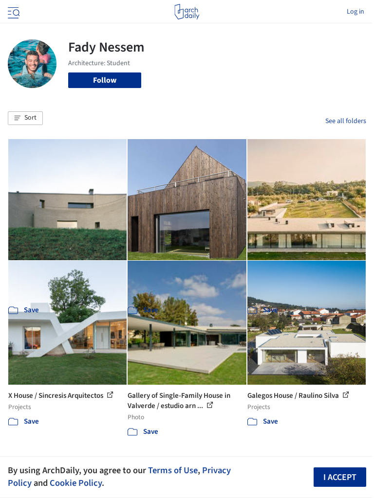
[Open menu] (12, 11)
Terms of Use (173, 470)
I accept (339, 477)
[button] (25, 118)
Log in (355, 11)
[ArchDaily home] (186, 11)
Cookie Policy (76, 483)
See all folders (345, 121)
